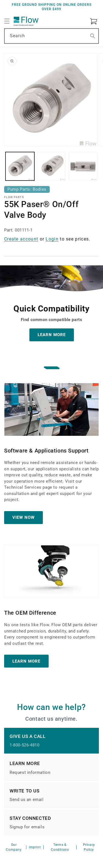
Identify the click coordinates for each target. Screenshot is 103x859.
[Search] (93, 36)
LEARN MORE (52, 334)
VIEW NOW (23, 517)
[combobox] (51, 36)
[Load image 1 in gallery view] (19, 166)
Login (52, 239)
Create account (21, 239)
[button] (7, 21)
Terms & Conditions (60, 847)
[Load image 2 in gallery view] (51, 166)
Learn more (26, 660)
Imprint (35, 847)
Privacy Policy (89, 847)
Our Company (13, 847)
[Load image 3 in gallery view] (82, 166)
